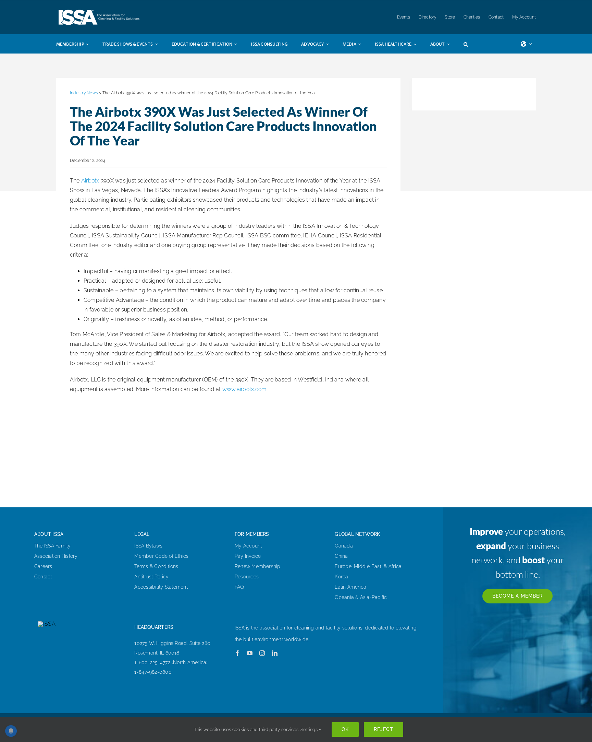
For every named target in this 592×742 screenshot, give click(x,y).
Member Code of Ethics (161, 556)
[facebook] (237, 653)
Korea (341, 576)
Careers (43, 566)
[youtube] (249, 653)
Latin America (350, 587)
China (341, 556)
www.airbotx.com (244, 389)
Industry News (84, 93)
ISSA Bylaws (148, 546)
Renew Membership (258, 566)
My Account (248, 546)
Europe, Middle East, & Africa (368, 566)
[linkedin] (275, 653)
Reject (383, 729)
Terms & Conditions (156, 566)
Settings (309, 729)
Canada (344, 546)
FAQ (239, 587)
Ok (345, 729)
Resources (247, 576)
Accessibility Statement (161, 587)
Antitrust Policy (151, 576)
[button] (473, 44)
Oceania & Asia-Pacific (361, 597)
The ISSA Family (52, 546)
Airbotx (90, 180)
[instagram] (262, 653)
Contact (43, 576)
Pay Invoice (248, 556)
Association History (56, 556)
